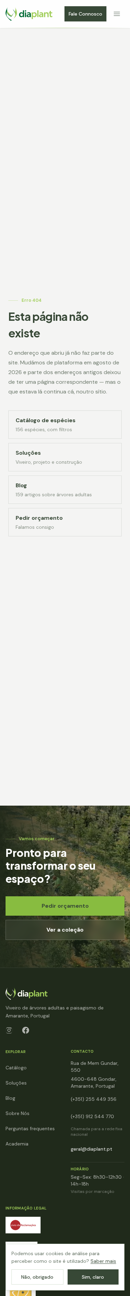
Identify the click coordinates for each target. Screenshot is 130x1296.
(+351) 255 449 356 (93, 1099)
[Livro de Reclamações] (23, 1225)
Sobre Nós (17, 1113)
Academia (17, 1144)
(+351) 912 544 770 (92, 1116)
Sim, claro (93, 1277)
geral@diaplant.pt (91, 1149)
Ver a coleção (65, 929)
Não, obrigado (37, 1277)
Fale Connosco (85, 14)
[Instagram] (9, 1030)
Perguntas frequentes (30, 1128)
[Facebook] (25, 1030)
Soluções (16, 1083)
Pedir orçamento (65, 905)
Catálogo (16, 1067)
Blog (10, 1098)
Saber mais (103, 1261)
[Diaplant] (29, 13)
